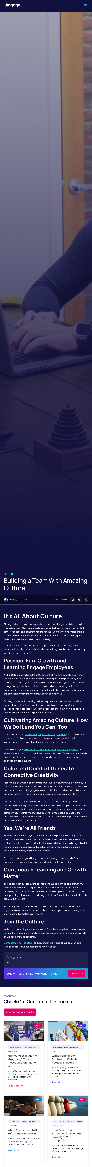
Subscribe (74, 973)
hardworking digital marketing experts (45, 734)
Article (8, 574)
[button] (85, 5)
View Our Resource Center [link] (20, 1012)
